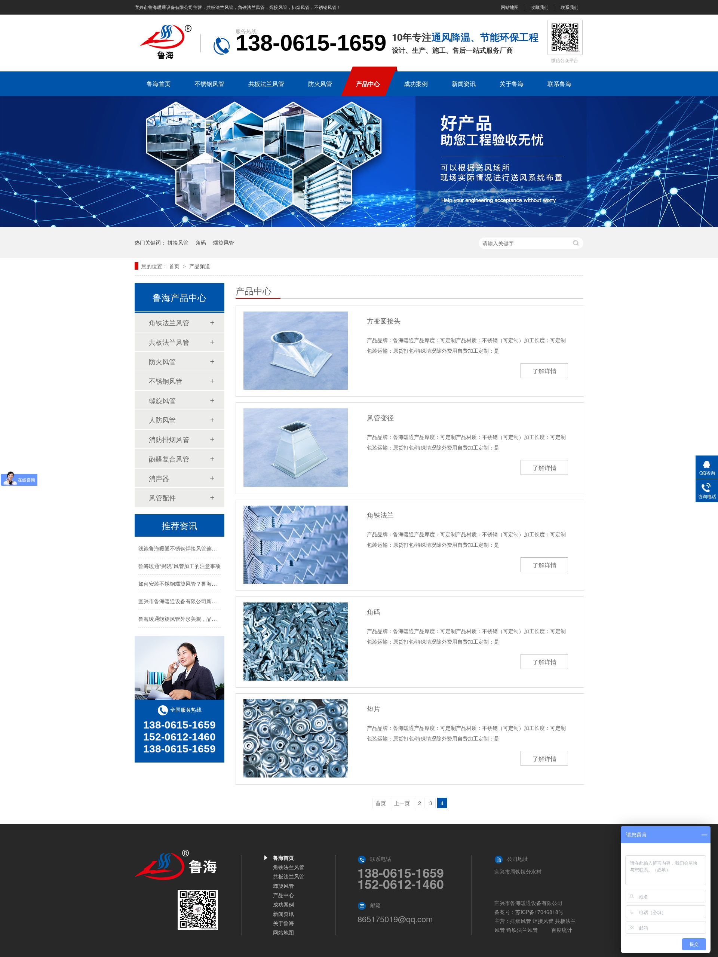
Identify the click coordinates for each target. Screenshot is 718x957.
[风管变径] (295, 447)
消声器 (159, 478)
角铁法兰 (380, 514)
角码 (201, 242)
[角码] (295, 641)
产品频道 (199, 266)
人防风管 (162, 419)
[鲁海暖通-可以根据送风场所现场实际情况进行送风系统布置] (359, 224)
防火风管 (162, 361)
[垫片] (295, 738)
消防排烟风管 (169, 439)
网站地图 (510, 7)
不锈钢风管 (165, 381)
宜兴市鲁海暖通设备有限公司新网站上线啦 (188, 595)
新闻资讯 (283, 913)
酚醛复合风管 (169, 458)
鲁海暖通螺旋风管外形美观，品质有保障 (185, 612)
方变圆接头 (384, 320)
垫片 (373, 708)
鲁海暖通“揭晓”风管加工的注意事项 (179, 560)
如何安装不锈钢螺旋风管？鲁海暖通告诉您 (188, 577)
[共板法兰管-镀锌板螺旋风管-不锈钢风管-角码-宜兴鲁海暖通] (168, 59)
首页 (175, 266)
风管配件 (162, 497)
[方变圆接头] (295, 351)
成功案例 (283, 904)
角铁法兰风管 (169, 322)
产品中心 (283, 895)
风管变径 (380, 417)
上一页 (402, 803)
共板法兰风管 (169, 342)
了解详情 (544, 370)
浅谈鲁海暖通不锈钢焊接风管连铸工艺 (182, 542)
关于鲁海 (283, 923)
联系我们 (570, 7)
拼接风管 (178, 242)
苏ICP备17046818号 (539, 911)
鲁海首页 (283, 857)
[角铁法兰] (295, 545)
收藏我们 (540, 7)
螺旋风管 (223, 242)
